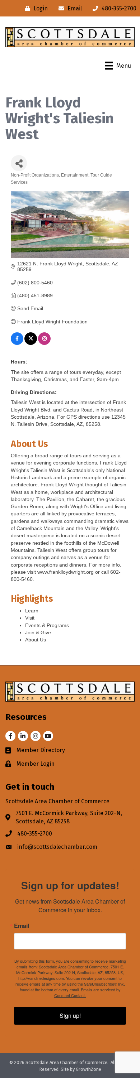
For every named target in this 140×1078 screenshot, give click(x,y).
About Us (35, 640)
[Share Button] (19, 163)
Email (21, 926)
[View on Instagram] (44, 343)
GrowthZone (88, 1069)
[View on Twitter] (30, 343)
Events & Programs (47, 625)
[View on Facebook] (17, 343)
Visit (29, 618)
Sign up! (70, 1015)
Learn (31, 610)
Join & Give (38, 632)
